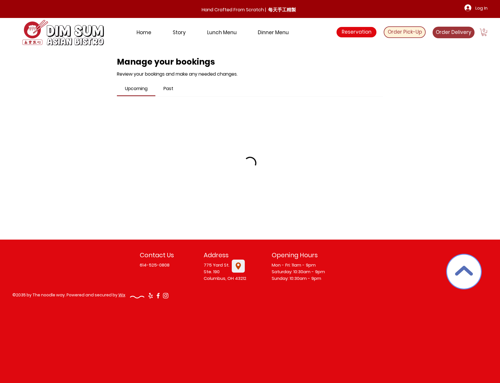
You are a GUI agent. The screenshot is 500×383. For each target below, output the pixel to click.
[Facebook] (158, 295)
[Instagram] (165, 295)
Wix (121, 295)
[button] (484, 32)
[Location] (238, 266)
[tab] (136, 88)
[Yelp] (150, 295)
